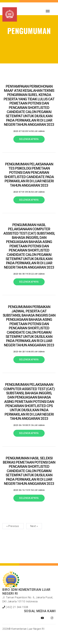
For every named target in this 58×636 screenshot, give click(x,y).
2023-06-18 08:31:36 (23, 425)
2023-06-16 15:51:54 (23, 490)
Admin (41, 131)
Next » (34, 526)
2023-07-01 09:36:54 (23, 192)
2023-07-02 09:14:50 (23, 131)
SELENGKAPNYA (29, 139)
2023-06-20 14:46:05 (23, 352)
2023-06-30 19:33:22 (23, 274)
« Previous (13, 526)
